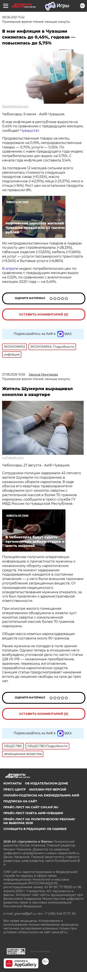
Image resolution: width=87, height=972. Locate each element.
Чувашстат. (29, 131)
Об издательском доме (46, 783)
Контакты (12, 783)
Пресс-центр (14, 789)
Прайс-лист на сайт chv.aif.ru (30, 807)
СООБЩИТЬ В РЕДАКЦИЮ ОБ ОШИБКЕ (35, 829)
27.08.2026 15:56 (13, 374)
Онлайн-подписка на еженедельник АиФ (41, 795)
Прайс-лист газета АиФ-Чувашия (33, 813)
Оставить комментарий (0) (43, 314)
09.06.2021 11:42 (13, 17)
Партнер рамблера (40, 951)
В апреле (10, 269)
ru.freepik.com (13, 457)
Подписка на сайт (20, 801)
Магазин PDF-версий (47, 789)
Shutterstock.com (15, 106)
